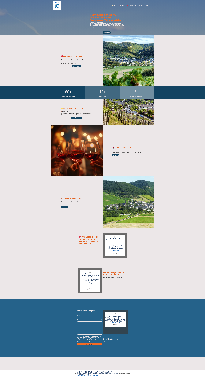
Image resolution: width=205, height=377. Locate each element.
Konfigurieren (95, 375)
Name (78, 315)
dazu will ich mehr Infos (77, 117)
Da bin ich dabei (107, 32)
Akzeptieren (115, 253)
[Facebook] (104, 342)
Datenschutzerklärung (115, 250)
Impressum (89, 375)
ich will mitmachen (77, 66)
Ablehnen (128, 373)
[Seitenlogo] (57, 5)
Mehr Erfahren (116, 155)
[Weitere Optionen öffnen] (151, 5)
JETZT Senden (89, 344)
